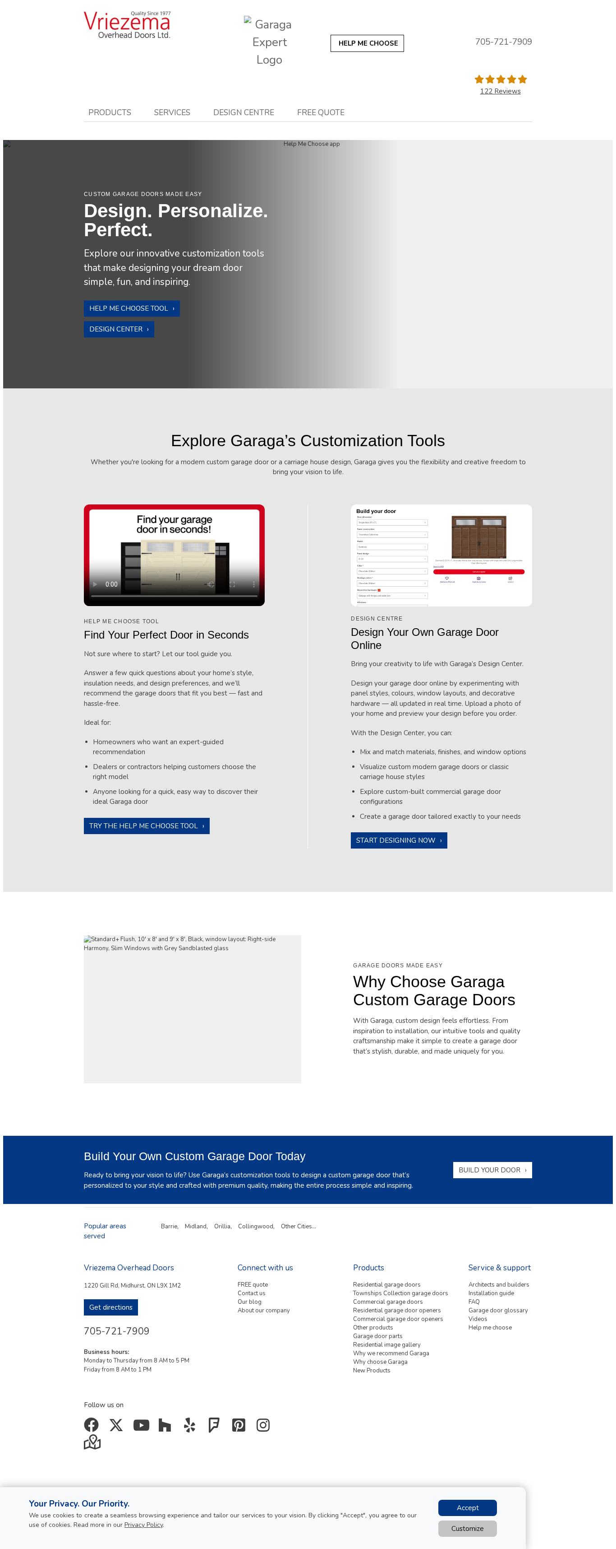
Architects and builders (499, 1285)
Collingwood (255, 1226)
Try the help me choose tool (143, 825)
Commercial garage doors (388, 1302)
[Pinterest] (240, 1428)
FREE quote (253, 1285)
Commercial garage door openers (398, 1319)
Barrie (169, 1226)
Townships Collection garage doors (400, 1293)
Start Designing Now (396, 840)
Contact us (252, 1293)
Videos (478, 1319)
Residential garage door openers (397, 1310)
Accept (468, 1507)
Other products (373, 1328)
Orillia (222, 1226)
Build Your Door (489, 1170)
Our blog (250, 1302)
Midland (196, 1226)
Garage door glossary (498, 1310)
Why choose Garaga (380, 1362)
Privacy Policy (143, 1525)
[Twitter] (118, 1428)
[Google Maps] (93, 1445)
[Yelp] (191, 1428)
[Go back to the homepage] (136, 24)
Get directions (111, 1307)
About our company (264, 1310)
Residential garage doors (387, 1285)
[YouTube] (142, 1428)
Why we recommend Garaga (391, 1353)
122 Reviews (500, 91)
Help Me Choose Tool (128, 308)
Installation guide (491, 1293)
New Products (372, 1371)
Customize (467, 1528)
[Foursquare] (216, 1428)
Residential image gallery (387, 1345)
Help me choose (490, 1328)
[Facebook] (93, 1428)
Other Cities (296, 1226)
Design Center (116, 329)
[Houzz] (167, 1428)
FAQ (474, 1302)
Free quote (321, 112)
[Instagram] (265, 1428)
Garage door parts (378, 1336)
